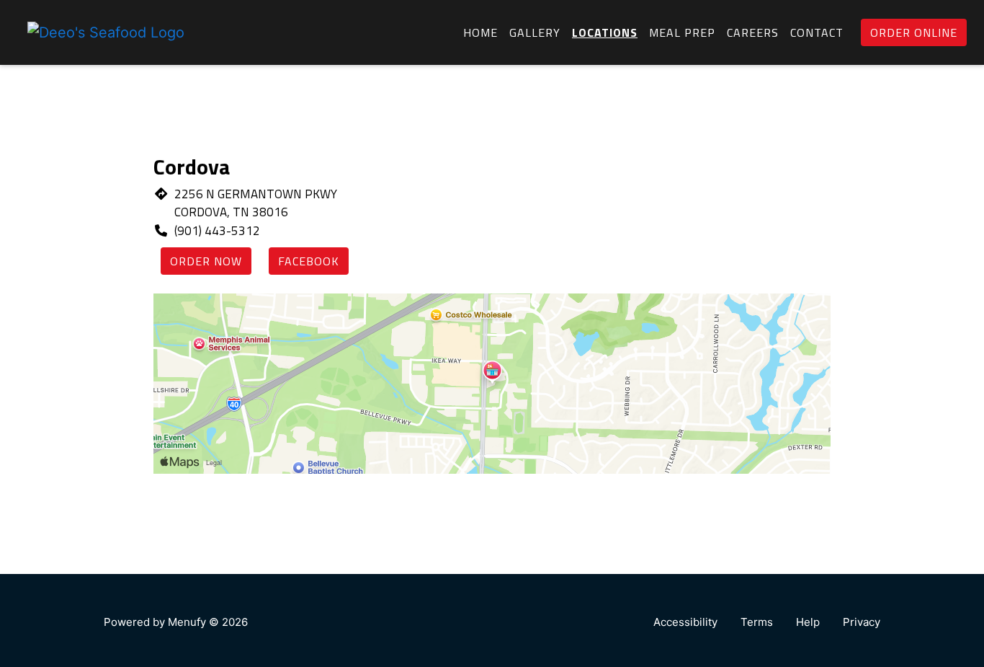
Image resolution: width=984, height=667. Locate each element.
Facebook (308, 261)
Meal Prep (682, 32)
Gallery (534, 32)
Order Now (206, 261)
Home (480, 32)
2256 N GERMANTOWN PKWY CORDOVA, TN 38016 (255, 203)
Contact (817, 32)
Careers (753, 32)
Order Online (913, 32)
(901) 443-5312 (217, 230)
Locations (605, 32)
